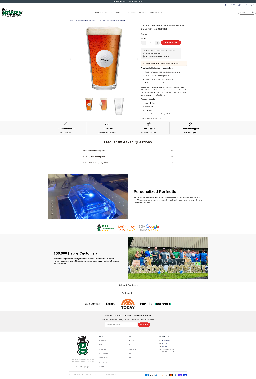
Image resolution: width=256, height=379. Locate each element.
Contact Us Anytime (190, 133)
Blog (130, 357)
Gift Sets (101, 345)
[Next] (137, 59)
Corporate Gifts (103, 362)
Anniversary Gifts (103, 353)
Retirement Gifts (103, 357)
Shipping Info (132, 349)
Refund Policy (88, 374)
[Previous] (70, 59)
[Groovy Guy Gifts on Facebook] (81, 367)
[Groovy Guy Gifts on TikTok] (88, 367)
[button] (110, 12)
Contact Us (132, 345)
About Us (131, 340)
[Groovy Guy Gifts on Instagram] (84, 367)
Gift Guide (101, 366)
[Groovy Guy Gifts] (12, 12)
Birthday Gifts (102, 349)
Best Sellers (102, 340)
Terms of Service (111, 374)
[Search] (253, 12)
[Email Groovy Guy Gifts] (77, 367)
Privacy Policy (99, 374)
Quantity (143, 39)
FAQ (130, 353)
